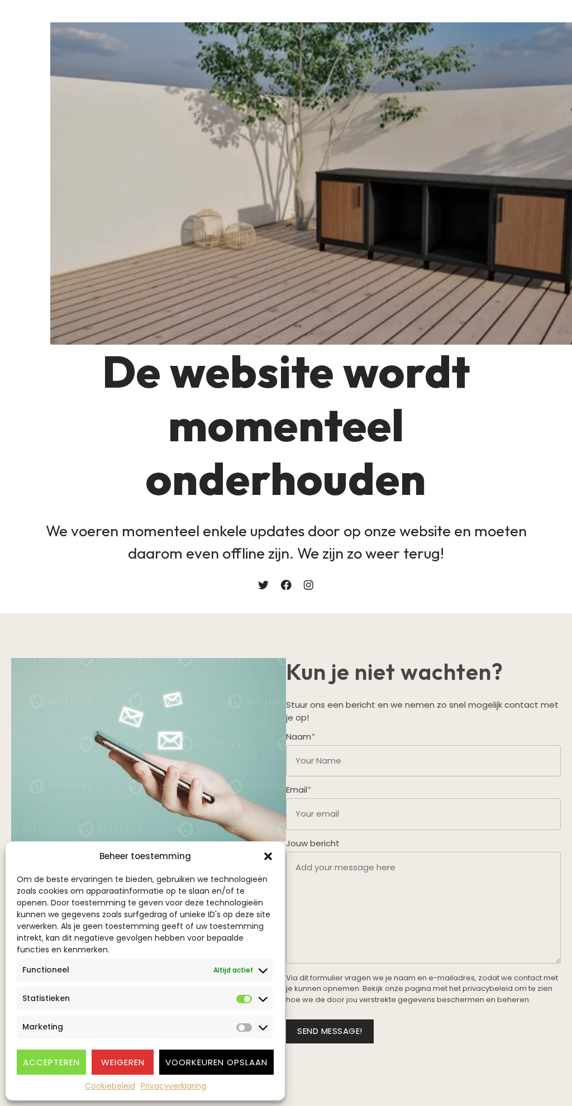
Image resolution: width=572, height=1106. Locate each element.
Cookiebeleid (110, 1085)
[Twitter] (263, 585)
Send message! (330, 1031)
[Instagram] (308, 585)
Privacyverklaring (173, 1085)
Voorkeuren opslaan (216, 1062)
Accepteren (51, 1062)
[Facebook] (286, 585)
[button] (268, 856)
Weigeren (123, 1062)
